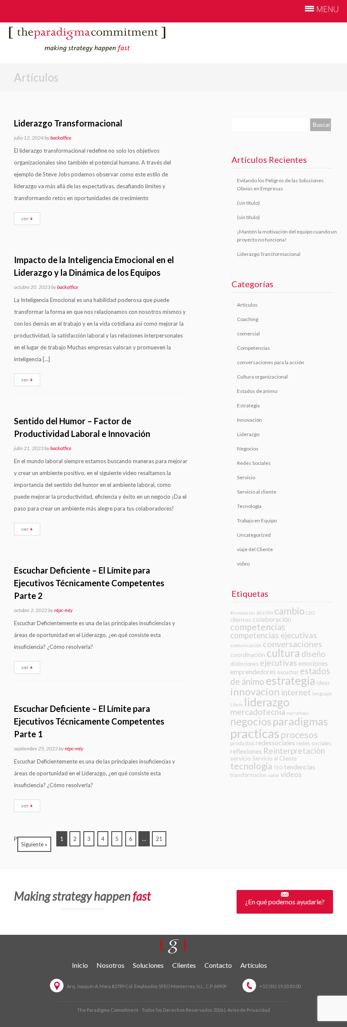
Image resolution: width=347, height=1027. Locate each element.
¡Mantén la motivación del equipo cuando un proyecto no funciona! (287, 235)
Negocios (248, 448)
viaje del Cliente (255, 549)
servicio (240, 758)
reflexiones (246, 751)
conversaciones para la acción (270, 362)
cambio (289, 611)
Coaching (247, 319)
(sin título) (248, 203)
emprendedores (253, 671)
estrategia (290, 680)
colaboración (272, 619)
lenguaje (322, 693)
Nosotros (110, 965)
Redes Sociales (254, 463)
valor (273, 775)
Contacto (218, 965)
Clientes (184, 965)
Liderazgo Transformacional (268, 254)
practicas (254, 733)
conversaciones (292, 644)
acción (264, 612)
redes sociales (313, 743)
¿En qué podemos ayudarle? (285, 902)
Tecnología (249, 506)
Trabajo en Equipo (257, 520)
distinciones (244, 663)
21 (159, 838)
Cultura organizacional (262, 376)
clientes (240, 619)
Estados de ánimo (257, 391)
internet (296, 692)
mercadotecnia (257, 712)
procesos (299, 734)
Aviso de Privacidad (248, 1010)
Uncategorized (254, 535)
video (243, 563)
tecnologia (251, 766)
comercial (248, 333)
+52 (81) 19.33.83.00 (279, 986)
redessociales (275, 743)
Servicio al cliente (256, 492)
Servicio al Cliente (274, 758)
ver (27, 218)
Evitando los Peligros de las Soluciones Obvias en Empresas (280, 184)
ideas (323, 682)
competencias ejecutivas (273, 635)
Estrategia (248, 405)
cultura (283, 653)
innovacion (255, 691)
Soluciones (148, 965)
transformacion (248, 775)
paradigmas (300, 721)
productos (242, 743)
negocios (250, 721)
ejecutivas (278, 662)
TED (278, 767)
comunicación (246, 645)
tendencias (299, 767)
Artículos (247, 305)
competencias (257, 626)
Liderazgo (248, 434)
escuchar (288, 672)
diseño (313, 654)
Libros (236, 704)
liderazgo (266, 702)
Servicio (246, 477)
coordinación (247, 654)
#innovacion (242, 612)
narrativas (297, 713)
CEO (310, 612)
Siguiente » (34, 844)
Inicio (80, 965)
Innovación (249, 420)
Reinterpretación (294, 750)
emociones (313, 663)
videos (291, 774)
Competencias (253, 348)
